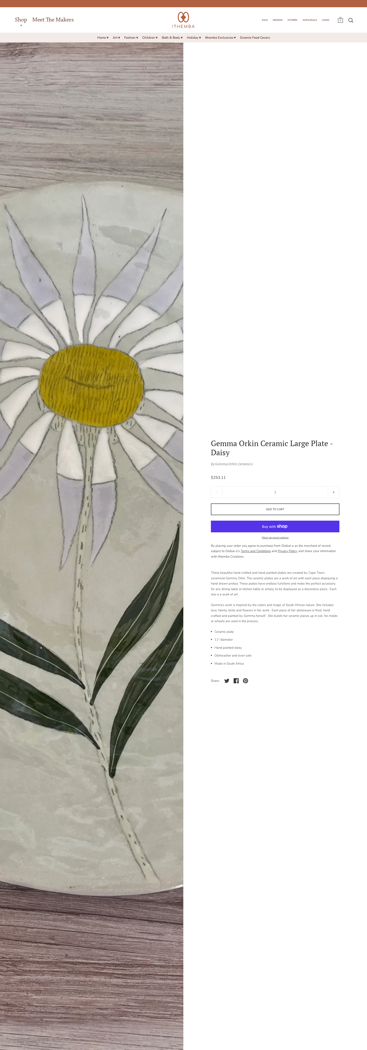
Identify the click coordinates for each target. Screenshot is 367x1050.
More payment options (275, 538)
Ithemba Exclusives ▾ (220, 37)
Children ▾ (150, 37)
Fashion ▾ (131, 37)
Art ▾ (116, 37)
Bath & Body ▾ (172, 37)
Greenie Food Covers (255, 37)
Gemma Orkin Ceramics (234, 464)
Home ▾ (103, 37)
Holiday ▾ (194, 37)
